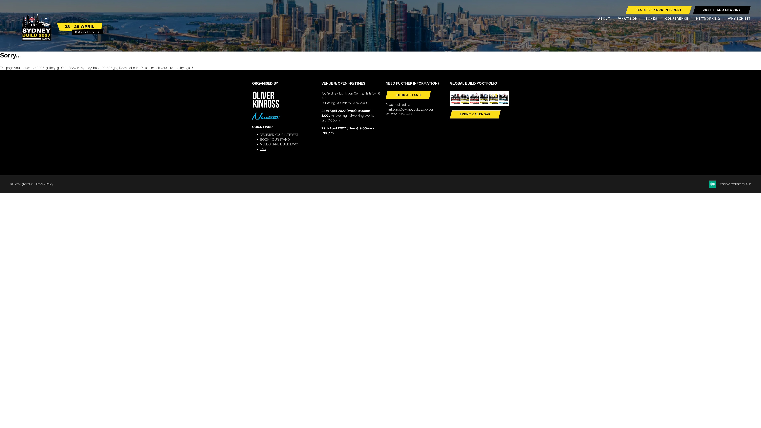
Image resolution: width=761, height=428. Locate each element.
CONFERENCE (676, 18)
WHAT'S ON (628, 18)
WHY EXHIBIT (739, 18)
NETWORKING (708, 18)
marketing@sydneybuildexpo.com (410, 109)
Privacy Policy (44, 184)
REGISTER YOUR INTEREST (659, 9)
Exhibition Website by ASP (735, 184)
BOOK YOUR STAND (275, 139)
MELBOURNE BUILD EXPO (279, 144)
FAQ (263, 149)
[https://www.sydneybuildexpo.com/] (60, 40)
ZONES (651, 18)
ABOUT (604, 18)
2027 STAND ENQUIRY (722, 9)
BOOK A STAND (408, 95)
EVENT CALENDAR (475, 114)
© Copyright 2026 (21, 184)
